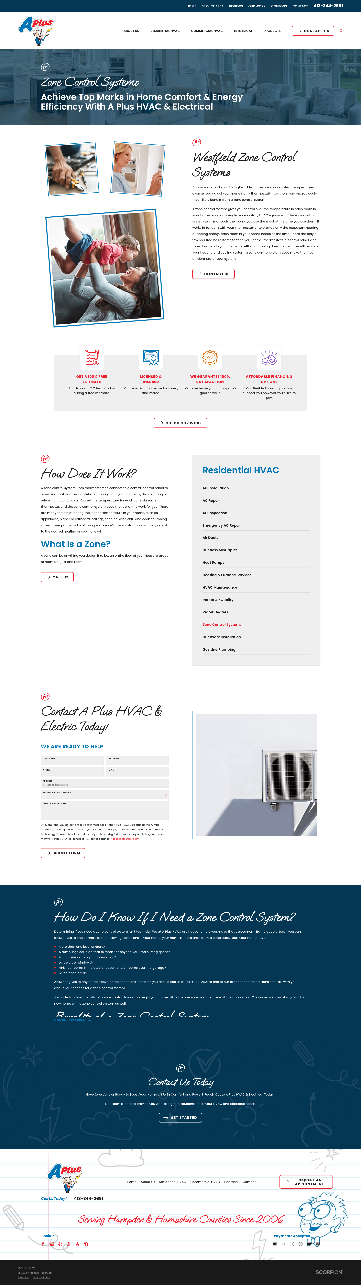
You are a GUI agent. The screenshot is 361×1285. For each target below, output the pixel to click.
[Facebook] (43, 1244)
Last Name (113, 758)
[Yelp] (60, 1244)
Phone (46, 770)
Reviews (236, 6)
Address (48, 781)
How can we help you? (56, 803)
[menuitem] (256, 489)
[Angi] (77, 1244)
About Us (148, 1182)
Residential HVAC (172, 1182)
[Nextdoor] (86, 1244)
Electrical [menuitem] (243, 31)
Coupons (279, 6)
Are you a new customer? (58, 792)
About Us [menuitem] (131, 31)
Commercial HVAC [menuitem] (207, 31)
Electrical (231, 1182)
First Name (49, 758)
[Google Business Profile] (51, 1244)
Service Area (213, 6)
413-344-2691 (328, 6)
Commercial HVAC (205, 1182)
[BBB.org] (69, 1244)
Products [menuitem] (272, 31)
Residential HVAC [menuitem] (165, 31)
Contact (300, 6)
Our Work (257, 6)
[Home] (36, 31)
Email (110, 770)
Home (191, 6)
